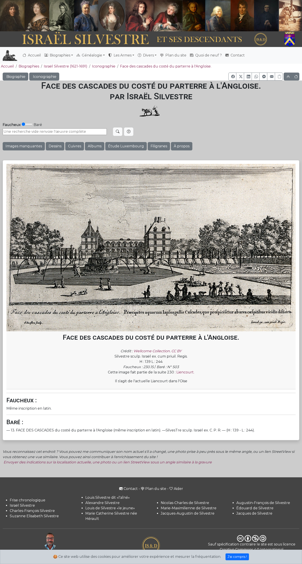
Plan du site (175, 55)
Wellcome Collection (152, 351)
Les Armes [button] (122, 55)
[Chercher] (117, 131)
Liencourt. (185, 372)
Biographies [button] (59, 55)
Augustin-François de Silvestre (263, 503)
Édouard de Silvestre (254, 508)
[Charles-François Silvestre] (61, 15)
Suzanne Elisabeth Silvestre (34, 516)
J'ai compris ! (237, 557)
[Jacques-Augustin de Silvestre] (217, 15)
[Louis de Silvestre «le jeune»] (86, 15)
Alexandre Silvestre (102, 503)
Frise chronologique (27, 500)
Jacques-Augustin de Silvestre (187, 513)
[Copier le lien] (279, 77)
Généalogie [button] (91, 55)
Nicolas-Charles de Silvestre (185, 503)
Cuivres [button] (74, 146)
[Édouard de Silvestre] (266, 15)
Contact (237, 55)
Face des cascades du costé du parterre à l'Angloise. (165, 66)
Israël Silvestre (22, 505)
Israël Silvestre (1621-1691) (65, 66)
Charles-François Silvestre (32, 511)
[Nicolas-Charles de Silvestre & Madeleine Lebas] (154, 15)
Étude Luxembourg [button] (126, 146)
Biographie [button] (15, 77)
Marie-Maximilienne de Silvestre (188, 508)
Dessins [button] (55, 146)
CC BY (176, 351)
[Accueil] (139, 39)
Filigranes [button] (159, 146)
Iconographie (103, 66)
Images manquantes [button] (24, 146)
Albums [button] (94, 146)
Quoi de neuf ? (208, 55)
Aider (178, 489)
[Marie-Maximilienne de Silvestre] (193, 15)
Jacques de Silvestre (254, 513)
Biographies (29, 66)
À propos (181, 146)
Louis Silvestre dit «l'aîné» (107, 497)
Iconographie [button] (44, 77)
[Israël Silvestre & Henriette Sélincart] (24, 16)
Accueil (34, 55)
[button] (232, 77)
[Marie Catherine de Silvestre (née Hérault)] (111, 15)
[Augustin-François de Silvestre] (242, 15)
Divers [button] (148, 55)
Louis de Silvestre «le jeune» (110, 508)
